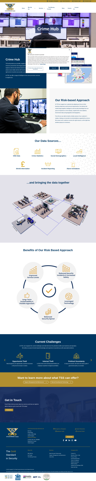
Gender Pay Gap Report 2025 (77, 465)
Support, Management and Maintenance (57, 455)
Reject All (54, 68)
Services (42, 8)
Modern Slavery (74, 463)
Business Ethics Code (75, 455)
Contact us (69, 436)
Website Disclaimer (75, 462)
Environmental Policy (75, 458)
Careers (69, 8)
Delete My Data (74, 467)
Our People (30, 455)
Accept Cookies (64, 68)
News (63, 8)
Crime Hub (51, 456)
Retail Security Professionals (55, 453)
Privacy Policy (74, 456)
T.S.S (14, 469)
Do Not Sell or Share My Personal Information (35, 69)
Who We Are (32, 8)
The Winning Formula (50, 8)
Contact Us (75, 8)
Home (23, 8)
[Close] (69, 49)
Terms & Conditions (75, 460)
